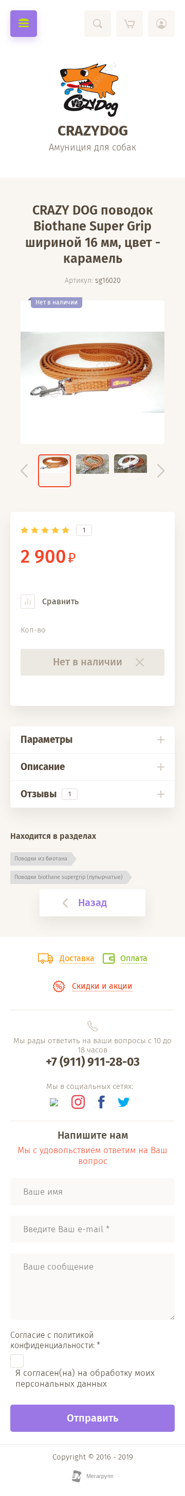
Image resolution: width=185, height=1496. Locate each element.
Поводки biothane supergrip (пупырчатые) (68, 877)
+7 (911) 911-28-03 (93, 1061)
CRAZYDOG (93, 130)
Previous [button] (24, 470)
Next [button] (160, 470)
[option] (92, 372)
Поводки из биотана (40, 858)
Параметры (46, 739)
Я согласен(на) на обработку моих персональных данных (85, 1378)
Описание (43, 767)
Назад (92, 902)
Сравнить (59, 601)
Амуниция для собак (92, 147)
